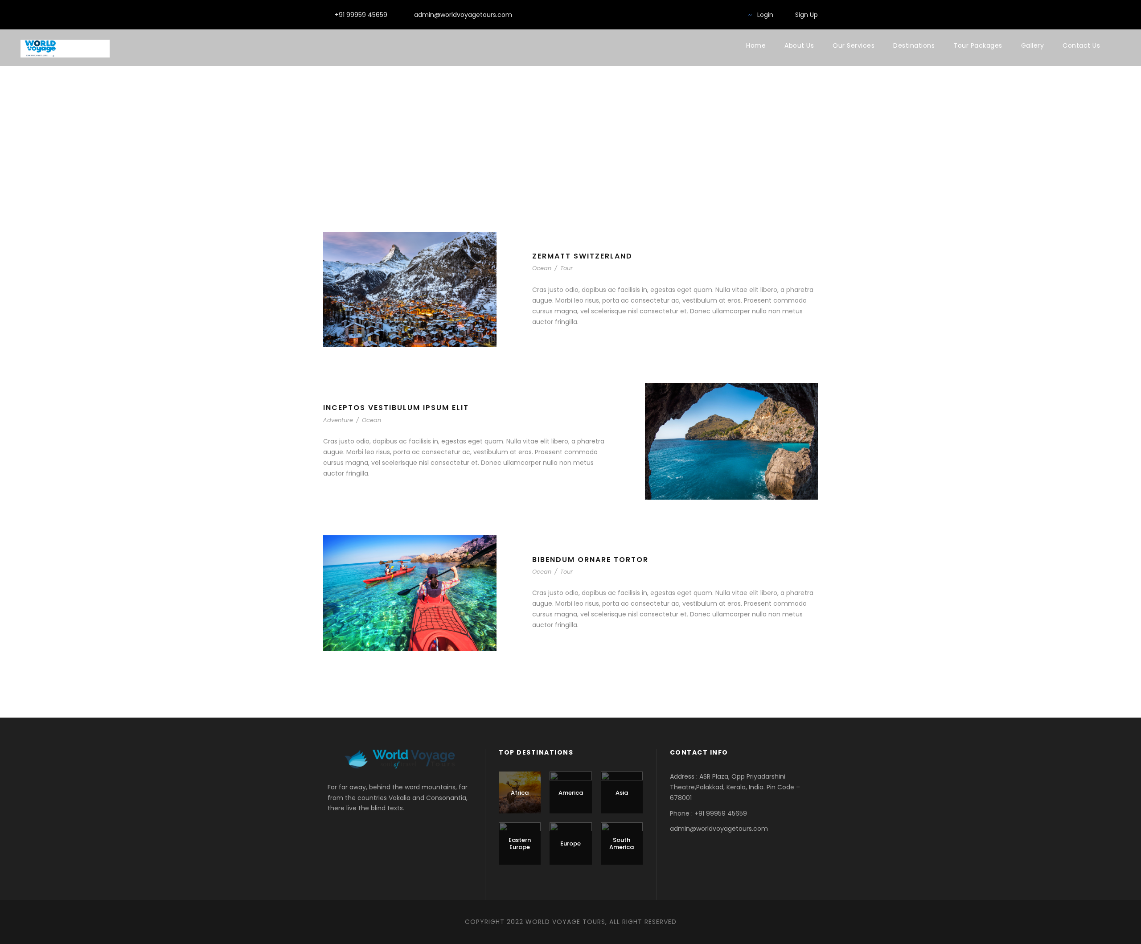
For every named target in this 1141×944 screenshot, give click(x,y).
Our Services (853, 45)
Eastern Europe (520, 843)
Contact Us (1081, 45)
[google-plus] (717, 14)
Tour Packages (977, 45)
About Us (799, 45)
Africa (520, 792)
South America (621, 843)
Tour (566, 268)
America (570, 792)
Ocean (541, 268)
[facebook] (688, 14)
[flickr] (703, 14)
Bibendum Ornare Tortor (590, 559)
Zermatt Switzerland (582, 256)
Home (756, 45)
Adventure (338, 420)
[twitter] (731, 14)
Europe (570, 843)
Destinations (914, 45)
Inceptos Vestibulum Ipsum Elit (396, 407)
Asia (622, 792)
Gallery (1032, 45)
